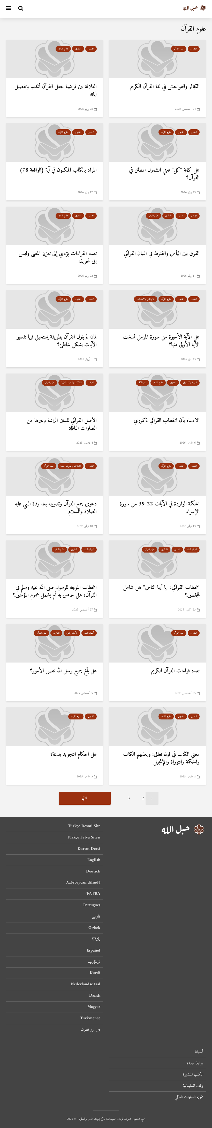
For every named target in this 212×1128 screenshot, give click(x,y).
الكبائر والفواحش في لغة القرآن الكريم (165, 87)
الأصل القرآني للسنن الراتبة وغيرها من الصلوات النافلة (62, 424)
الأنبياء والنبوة (71, 633)
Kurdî (95, 973)
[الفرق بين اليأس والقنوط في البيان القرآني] (157, 225)
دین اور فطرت (90, 1029)
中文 (96, 939)
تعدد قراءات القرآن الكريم (175, 671)
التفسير (91, 49)
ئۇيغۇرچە (94, 961)
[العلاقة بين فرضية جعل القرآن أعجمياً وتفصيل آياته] (54, 58)
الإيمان (194, 216)
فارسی (96, 916)
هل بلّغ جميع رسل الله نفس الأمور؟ (63, 671)
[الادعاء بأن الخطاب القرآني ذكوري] (157, 392)
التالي (84, 798)
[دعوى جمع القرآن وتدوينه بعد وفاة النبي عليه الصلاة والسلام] (54, 476)
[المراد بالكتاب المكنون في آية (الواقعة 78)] (54, 142)
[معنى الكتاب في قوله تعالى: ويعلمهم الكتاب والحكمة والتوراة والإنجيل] (157, 726)
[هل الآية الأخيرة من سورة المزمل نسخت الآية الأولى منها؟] (157, 309)
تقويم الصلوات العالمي (189, 1097)
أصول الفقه (192, 549)
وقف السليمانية (193, 1085)
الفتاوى (194, 49)
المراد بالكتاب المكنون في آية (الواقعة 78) (58, 170)
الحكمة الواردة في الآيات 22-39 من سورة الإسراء (160, 508)
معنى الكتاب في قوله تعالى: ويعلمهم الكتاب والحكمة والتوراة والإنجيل (161, 758)
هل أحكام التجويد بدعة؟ (73, 754)
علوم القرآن (179, 49)
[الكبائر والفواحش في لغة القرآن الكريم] (157, 58)
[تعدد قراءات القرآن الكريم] (157, 643)
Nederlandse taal (85, 984)
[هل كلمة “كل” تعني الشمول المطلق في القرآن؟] (157, 142)
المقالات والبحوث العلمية (71, 382)
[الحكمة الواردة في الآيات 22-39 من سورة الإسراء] (157, 476)
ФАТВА (93, 893)
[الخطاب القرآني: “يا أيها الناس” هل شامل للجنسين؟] (157, 559)
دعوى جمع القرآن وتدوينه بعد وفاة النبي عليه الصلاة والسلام (56, 508)
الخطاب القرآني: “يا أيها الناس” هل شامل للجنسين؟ (161, 591)
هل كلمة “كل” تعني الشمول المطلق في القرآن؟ (164, 174)
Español (93, 950)
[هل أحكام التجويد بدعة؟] (54, 726)
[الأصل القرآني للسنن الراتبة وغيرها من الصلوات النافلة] (54, 392)
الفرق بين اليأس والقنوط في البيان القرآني (162, 254)
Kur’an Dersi (89, 848)
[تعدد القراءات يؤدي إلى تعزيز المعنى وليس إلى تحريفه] (54, 225)
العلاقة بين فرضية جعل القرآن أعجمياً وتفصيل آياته (55, 90)
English (93, 860)
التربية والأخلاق (190, 382)
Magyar (93, 1007)
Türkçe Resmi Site (84, 826)
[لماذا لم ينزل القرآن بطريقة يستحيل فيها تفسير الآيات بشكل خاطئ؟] (54, 309)
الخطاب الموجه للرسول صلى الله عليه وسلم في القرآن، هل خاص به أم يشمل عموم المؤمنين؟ (55, 591)
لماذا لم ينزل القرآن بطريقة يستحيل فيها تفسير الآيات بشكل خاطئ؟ (57, 341)
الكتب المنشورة (193, 1074)
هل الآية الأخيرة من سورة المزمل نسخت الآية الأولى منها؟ (161, 341)
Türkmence (90, 1018)
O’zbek (94, 927)
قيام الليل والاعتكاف (145, 299)
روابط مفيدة (194, 1063)
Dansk (94, 995)
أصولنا (199, 1052)
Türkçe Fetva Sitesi (83, 837)
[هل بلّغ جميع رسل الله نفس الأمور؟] (54, 643)
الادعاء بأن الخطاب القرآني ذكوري (167, 421)
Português (91, 905)
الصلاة (91, 382)
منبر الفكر (142, 382)
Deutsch (93, 871)
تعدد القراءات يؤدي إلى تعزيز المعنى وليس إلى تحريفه (58, 257)
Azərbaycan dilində (83, 882)
